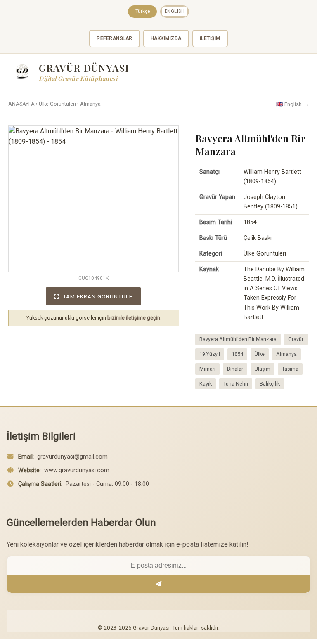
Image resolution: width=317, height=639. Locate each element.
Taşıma (290, 369)
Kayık (205, 384)
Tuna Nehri (235, 384)
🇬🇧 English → (292, 104)
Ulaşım (262, 369)
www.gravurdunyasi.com (76, 470)
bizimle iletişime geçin (133, 318)
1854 (237, 354)
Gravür (295, 339)
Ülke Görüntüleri (57, 104)
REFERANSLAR (114, 38)
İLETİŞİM (210, 38)
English (175, 11)
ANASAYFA (21, 104)
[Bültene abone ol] (158, 584)
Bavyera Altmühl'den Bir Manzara (238, 339)
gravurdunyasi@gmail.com (72, 456)
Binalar (235, 369)
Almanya (90, 104)
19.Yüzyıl (209, 354)
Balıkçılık (270, 384)
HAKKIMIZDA (166, 38)
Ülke (260, 354)
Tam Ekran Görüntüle (97, 296)
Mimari (207, 369)
